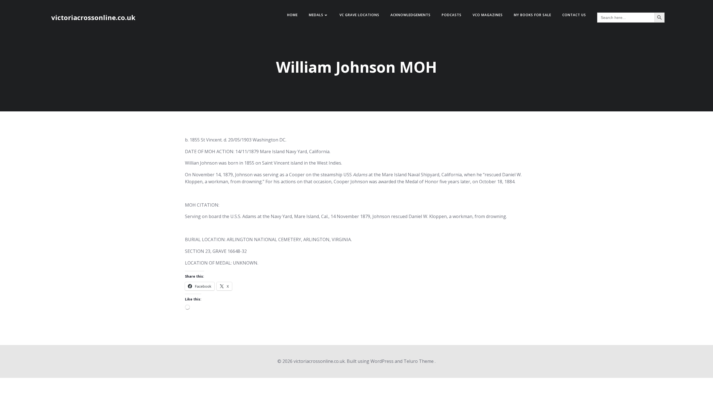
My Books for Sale (532, 15)
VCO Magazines (488, 15)
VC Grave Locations (359, 15)
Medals (316, 15)
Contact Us (574, 15)
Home (292, 15)
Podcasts (452, 15)
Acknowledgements (410, 15)
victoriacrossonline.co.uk (93, 17)
